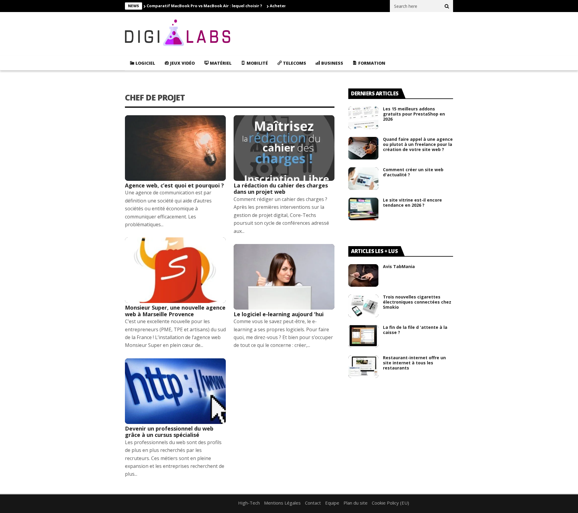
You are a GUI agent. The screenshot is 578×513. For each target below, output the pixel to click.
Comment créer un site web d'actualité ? (413, 172)
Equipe (332, 503)
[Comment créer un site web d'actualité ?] (363, 178)
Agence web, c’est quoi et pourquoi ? (174, 185)
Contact (313, 503)
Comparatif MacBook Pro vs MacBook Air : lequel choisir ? (204, 5)
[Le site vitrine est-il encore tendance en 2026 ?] (363, 209)
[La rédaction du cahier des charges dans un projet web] (284, 148)
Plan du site (355, 503)
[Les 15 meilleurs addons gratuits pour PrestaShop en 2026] (363, 118)
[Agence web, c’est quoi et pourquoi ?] (175, 148)
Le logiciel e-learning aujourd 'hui (279, 314)
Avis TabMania (399, 266)
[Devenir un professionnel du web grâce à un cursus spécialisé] (175, 391)
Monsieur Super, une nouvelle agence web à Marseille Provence (175, 311)
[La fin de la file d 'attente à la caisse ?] (363, 336)
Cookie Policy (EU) (390, 503)
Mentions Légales (282, 503)
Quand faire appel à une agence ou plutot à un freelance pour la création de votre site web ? (418, 144)
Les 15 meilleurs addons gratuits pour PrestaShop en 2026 (414, 114)
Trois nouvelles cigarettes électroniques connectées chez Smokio (417, 302)
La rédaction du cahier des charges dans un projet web (281, 189)
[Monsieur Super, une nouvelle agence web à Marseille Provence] (175, 270)
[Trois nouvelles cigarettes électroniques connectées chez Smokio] (363, 306)
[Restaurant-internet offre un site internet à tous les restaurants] (363, 366)
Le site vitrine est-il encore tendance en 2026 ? (412, 202)
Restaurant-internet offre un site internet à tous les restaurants (414, 363)
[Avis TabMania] (363, 275)
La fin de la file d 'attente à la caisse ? (415, 329)
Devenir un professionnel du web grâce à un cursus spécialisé (169, 432)
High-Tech (249, 503)
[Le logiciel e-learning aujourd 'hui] (284, 277)
